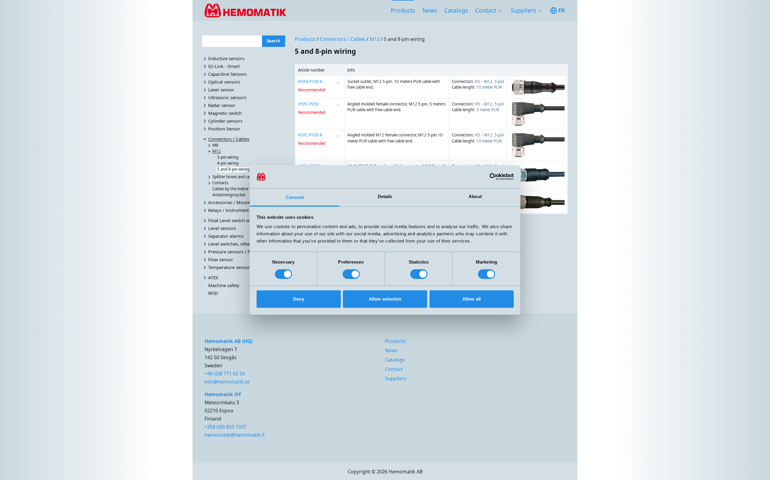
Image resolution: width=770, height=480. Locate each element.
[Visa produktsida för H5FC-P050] (338, 105)
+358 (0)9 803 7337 (225, 426)
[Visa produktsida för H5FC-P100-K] (338, 136)
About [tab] (475, 196)
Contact (485, 10)
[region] (431, 139)
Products (403, 10)
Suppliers (523, 10)
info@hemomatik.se (227, 381)
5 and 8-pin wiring (404, 39)
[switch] (351, 274)
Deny (298, 298)
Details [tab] (385, 196)
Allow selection (385, 298)
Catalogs (456, 10)
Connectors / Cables (342, 39)
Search (273, 41)
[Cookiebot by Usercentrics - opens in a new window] (487, 176)
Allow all (471, 298)
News (429, 10)
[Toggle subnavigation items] (500, 11)
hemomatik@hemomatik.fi (235, 435)
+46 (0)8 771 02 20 (225, 373)
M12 (375, 39)
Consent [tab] (295, 197)
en (561, 10)
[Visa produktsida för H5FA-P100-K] (338, 83)
